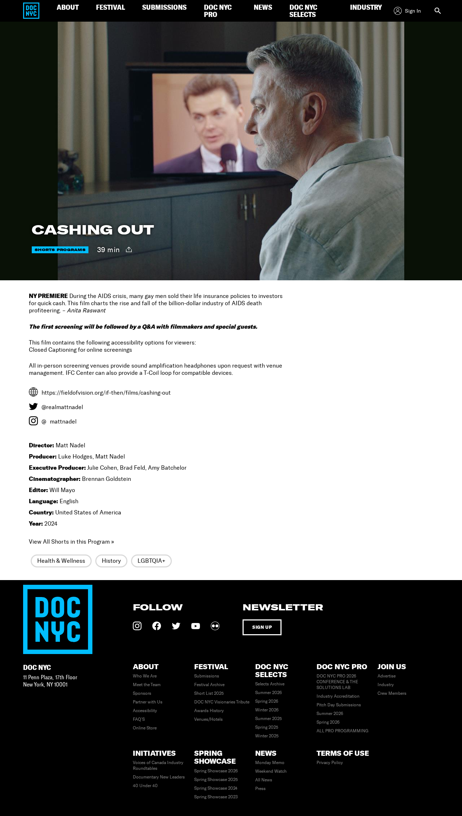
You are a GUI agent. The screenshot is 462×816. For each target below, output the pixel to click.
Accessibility (145, 710)
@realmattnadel (62, 407)
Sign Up (262, 627)
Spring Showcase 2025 (216, 779)
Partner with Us (147, 702)
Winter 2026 (267, 709)
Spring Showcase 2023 (216, 796)
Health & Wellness (61, 560)
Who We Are (145, 676)
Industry (386, 684)
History (111, 560)
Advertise (387, 676)
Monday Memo (269, 762)
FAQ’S (139, 719)
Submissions (206, 676)
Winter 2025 (267, 735)
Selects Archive (269, 683)
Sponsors (142, 693)
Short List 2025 (209, 693)
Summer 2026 (268, 692)
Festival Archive (209, 684)
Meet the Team (147, 684)
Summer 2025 (268, 718)
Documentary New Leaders (159, 777)
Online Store (145, 728)
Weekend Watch (271, 771)
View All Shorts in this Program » (71, 541)
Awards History (209, 710)
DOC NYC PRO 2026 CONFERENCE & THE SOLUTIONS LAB (337, 682)
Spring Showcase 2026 (216, 770)
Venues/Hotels (208, 719)
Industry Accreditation (338, 696)
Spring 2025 (266, 727)
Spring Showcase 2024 (215, 788)
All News (263, 779)
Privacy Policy (330, 762)
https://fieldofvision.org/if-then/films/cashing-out (106, 392)
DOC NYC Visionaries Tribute (221, 702)
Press (260, 788)
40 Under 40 (145, 785)
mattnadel (63, 421)
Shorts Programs (60, 249)
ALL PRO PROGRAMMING (343, 730)
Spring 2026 (266, 701)
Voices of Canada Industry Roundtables (158, 765)
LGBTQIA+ (151, 560)
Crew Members (392, 693)
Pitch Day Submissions (339, 704)
